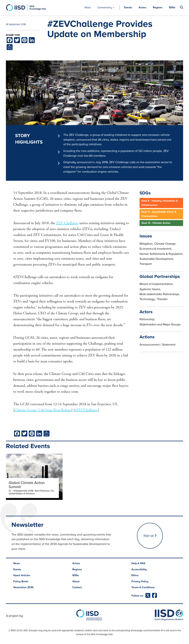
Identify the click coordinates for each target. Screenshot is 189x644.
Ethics (135, 575)
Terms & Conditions (143, 587)
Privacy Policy (139, 581)
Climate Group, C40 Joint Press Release (42, 410)
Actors (142, 7)
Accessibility (139, 569)
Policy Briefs (20, 581)
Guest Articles (21, 575)
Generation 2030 (23, 587)
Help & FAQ (138, 563)
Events (128, 7)
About (76, 581)
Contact (77, 587)
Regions (157, 7)
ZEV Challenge (67, 223)
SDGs (172, 7)
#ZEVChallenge (86, 410)
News (88, 7)
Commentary (104, 7)
